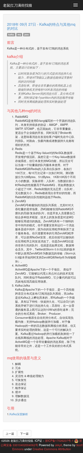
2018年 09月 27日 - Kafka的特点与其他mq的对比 (41, 26)
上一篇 (10, 433)
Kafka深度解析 (18, 414)
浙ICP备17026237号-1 (59, 441)
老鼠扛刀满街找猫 (17, 5)
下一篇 (24, 433)
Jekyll (58, 445)
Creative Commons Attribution (52, 449)
